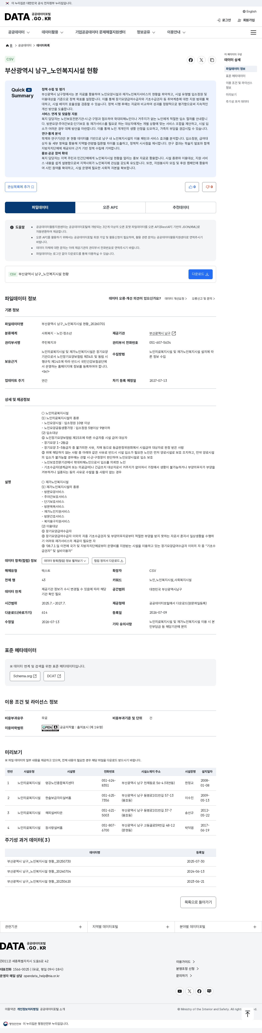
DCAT (51, 676)
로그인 (226, 20)
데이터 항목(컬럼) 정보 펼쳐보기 (63, 561)
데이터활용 (50, 32)
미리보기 (231, 94)
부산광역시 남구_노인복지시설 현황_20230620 (39, 881)
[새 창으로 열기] (51, 727)
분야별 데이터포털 (192, 927)
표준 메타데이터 (235, 76)
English (251, 11)
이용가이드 (184, 962)
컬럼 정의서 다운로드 (107, 561)
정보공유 (143, 32)
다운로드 (198, 274)
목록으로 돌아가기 (198, 902)
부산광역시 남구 (160, 333)
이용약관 (10, 1009)
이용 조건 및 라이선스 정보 (239, 85)
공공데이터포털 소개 (52, 1009)
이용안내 (173, 32)
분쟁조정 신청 (185, 969)
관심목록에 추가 (19, 187)
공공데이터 (16, 32)
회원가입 (249, 20)
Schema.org (22, 676)
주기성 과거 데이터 (237, 102)
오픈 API (110, 207)
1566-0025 (21, 969)
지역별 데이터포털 (105, 927)
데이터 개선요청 (174, 298)
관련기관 (11, 927)
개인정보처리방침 (27, 1009)
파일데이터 (41, 209)
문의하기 (182, 976)
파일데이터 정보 (235, 69)
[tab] (40, 207)
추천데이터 (181, 207)
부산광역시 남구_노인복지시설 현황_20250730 (39, 861)
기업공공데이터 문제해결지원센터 (100, 32)
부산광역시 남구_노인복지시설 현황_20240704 (39, 871)
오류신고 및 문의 (202, 298)
